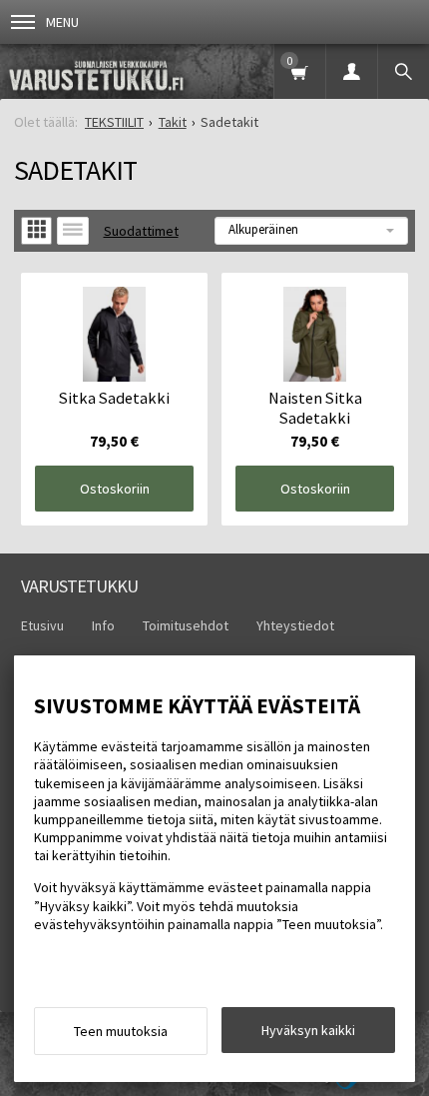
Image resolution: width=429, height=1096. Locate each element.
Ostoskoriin (115, 489)
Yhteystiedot (295, 625)
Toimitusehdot (185, 625)
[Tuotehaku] (403, 71)
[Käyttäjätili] (351, 71)
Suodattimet (141, 231)
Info (103, 625)
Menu (62, 22)
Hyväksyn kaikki (308, 1030)
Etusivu (42, 625)
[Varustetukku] (107, 71)
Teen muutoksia (121, 1031)
